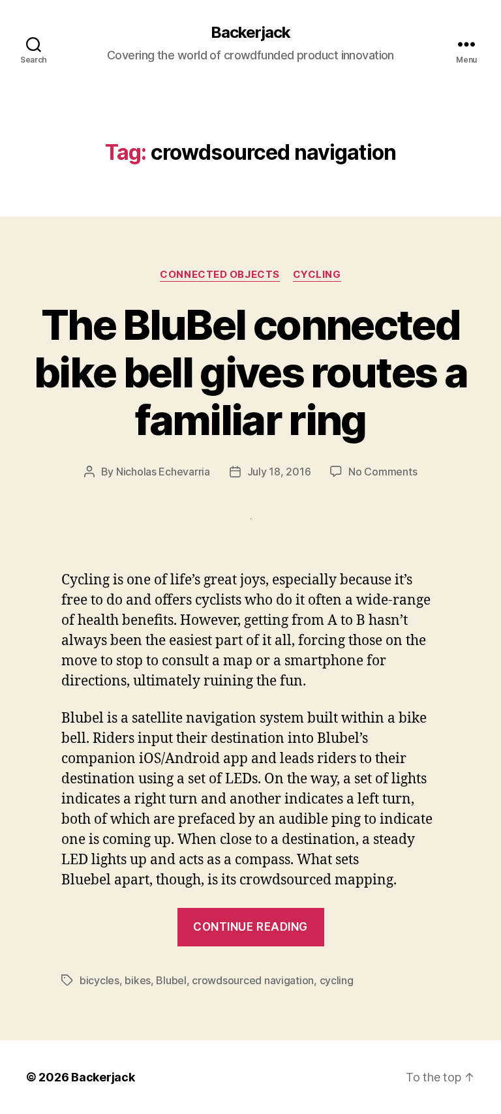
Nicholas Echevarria (163, 471)
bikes (138, 980)
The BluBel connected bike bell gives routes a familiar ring (250, 372)
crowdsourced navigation (253, 980)
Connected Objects (219, 274)
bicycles (99, 980)
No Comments (382, 471)
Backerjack (250, 32)
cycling (337, 980)
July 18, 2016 (279, 471)
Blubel (171, 980)
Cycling (317, 274)
